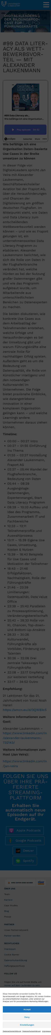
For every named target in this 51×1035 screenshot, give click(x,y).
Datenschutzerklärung (12, 1031)
